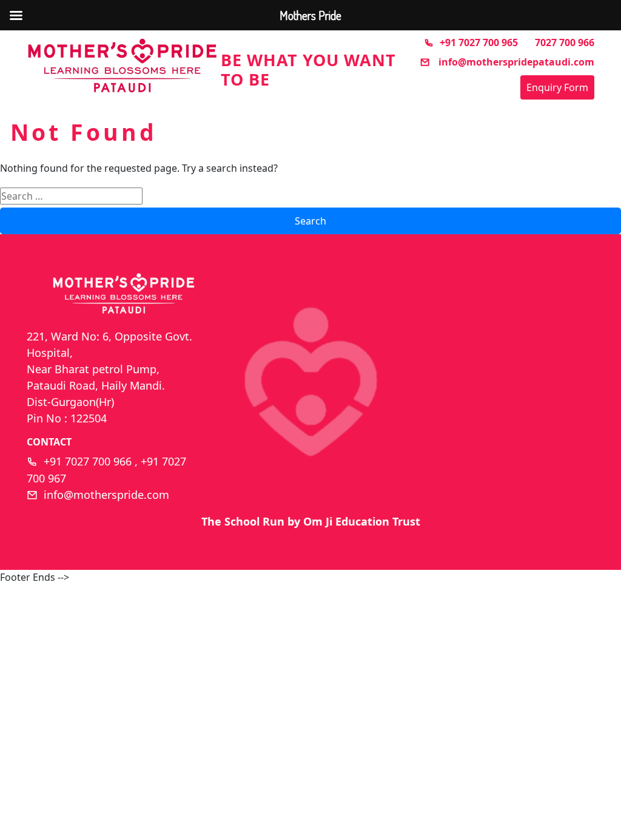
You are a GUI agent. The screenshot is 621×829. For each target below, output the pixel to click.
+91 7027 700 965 (479, 42)
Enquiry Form (557, 87)
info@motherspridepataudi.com (515, 62)
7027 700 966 (564, 42)
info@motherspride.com (106, 494)
